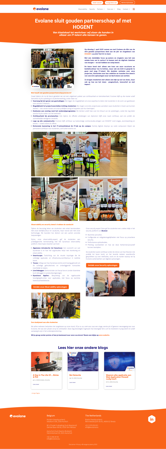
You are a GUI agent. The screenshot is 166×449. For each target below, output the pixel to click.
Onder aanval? (97, 3)
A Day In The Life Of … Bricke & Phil (46, 376)
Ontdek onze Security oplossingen (102, 265)
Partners (100, 9)
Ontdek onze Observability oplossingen (50, 287)
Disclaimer (72, 444)
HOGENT (88, 54)
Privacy (78, 444)
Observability (82, 9)
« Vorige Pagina (35, 393)
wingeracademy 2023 (90, 444)
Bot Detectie (75, 375)
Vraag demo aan (111, 3)
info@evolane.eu (53, 439)
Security (92, 9)
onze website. (104, 335)
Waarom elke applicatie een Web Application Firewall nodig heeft (118, 377)
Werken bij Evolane (127, 2)
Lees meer (36, 384)
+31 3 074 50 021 (91, 425)
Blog (118, 9)
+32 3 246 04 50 (53, 437)
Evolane (42, 380)
